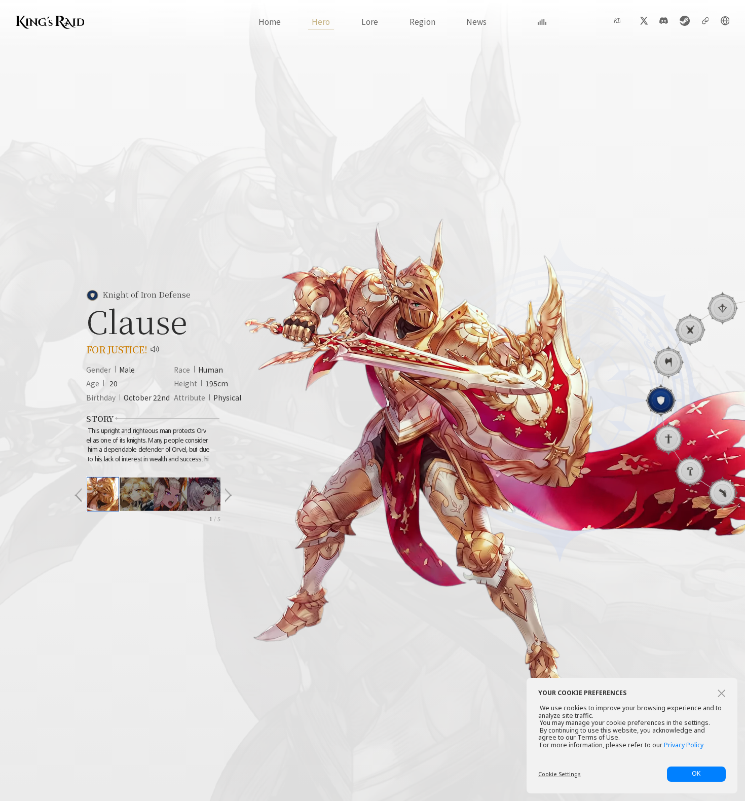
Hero (321, 21)
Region (422, 21)
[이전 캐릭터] (78, 495)
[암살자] (690, 329)
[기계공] (722, 493)
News (476, 21)
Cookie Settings (559, 774)
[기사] (660, 400)
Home (269, 21)
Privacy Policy (683, 745)
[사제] (668, 438)
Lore (369, 21)
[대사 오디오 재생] (155, 349)
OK (696, 773)
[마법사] (690, 471)
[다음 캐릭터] (228, 495)
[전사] (668, 362)
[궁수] (722, 308)
